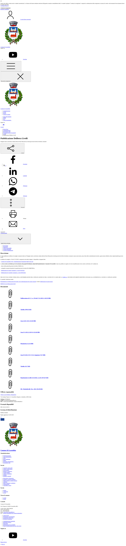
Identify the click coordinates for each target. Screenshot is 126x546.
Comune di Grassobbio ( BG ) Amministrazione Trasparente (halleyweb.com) (17, 261)
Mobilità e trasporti (7, 476)
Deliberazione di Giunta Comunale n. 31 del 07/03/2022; (13, 270)
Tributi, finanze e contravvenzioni (10, 480)
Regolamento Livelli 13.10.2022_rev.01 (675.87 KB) (34, 377)
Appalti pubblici (6, 472)
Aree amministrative (7, 456)
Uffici (4, 458)
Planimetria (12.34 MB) (27, 343)
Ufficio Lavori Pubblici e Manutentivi (8, 394)
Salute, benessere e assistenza (9, 483)
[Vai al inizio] (1, 417)
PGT (4, 119)
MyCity (3, 544)
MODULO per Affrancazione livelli (8, 283)
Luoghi (4, 497)
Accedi (2, 127)
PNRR (4, 117)
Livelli (4, 134)
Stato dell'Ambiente (7, 116)
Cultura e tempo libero (7, 469)
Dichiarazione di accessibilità (9, 524)
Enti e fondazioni (6, 459)
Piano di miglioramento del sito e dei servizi (12, 526)
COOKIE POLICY (5, 5)
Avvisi (4, 492)
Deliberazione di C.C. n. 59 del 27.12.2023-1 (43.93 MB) (36, 298)
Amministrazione (6, 130)
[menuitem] (15, 164)
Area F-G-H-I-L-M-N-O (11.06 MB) (30, 332)
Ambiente (5, 481)
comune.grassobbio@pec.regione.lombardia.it (12, 513)
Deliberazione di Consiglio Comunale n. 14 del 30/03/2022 (13, 272)
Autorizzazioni (6, 484)
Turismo (5, 475)
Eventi (4, 499)
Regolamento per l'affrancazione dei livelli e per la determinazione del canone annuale (18, 281)
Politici (4, 460)
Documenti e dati (6, 131)
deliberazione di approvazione (46, 281)
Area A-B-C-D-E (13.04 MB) (28, 321)
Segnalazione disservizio (8, 517)
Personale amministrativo (8, 461)
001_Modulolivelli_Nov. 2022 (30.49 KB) (32, 389)
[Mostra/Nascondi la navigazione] (11, 66)
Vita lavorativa (6, 470)
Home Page (5, 129)
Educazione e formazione (8, 478)
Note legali (5, 523)
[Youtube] (3, 124)
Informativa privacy (7, 522)
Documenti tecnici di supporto (9, 132)
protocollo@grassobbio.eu (8, 512)
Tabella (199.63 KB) (26, 309)
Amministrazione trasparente (9, 521)
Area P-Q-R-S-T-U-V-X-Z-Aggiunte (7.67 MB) (32, 355)
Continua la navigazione (5, 8)
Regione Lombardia (5, 9)
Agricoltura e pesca (7, 485)
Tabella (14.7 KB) (25, 366)
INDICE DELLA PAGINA (5, 243)
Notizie (4, 490)
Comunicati (5, 491)
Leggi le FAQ (6, 515)
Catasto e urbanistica (7, 473)
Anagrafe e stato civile (7, 467)
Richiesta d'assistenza (7, 519)
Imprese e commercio (7, 471)
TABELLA (64, 277)
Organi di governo (7, 455)
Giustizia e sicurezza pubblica (9, 479)
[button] (6, 111)
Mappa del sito (4, 542)
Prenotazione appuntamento (9, 516)
